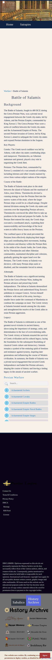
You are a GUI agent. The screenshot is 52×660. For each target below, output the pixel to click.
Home (9, 24)
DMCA (5, 503)
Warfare (7, 91)
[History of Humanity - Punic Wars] (37, 639)
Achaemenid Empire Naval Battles (26, 409)
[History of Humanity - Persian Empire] (37, 625)
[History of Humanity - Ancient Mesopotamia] (37, 619)
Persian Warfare (14, 377)
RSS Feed (7, 511)
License (6, 515)
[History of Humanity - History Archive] (26, 610)
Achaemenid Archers (20, 390)
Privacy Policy (8, 499)
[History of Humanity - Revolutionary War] (37, 646)
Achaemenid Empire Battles (23, 403)
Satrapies (25, 24)
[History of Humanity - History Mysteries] (15, 619)
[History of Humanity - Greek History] (15, 632)
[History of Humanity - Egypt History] (15, 625)
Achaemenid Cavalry (20, 396)
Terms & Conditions (10, 495)
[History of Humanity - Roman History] (15, 639)
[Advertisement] (26, 61)
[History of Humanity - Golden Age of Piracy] (15, 645)
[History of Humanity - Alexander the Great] (37, 632)
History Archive (33, 600)
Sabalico (19, 602)
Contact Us (7, 491)
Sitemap (6, 507)
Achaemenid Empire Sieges (23, 415)
